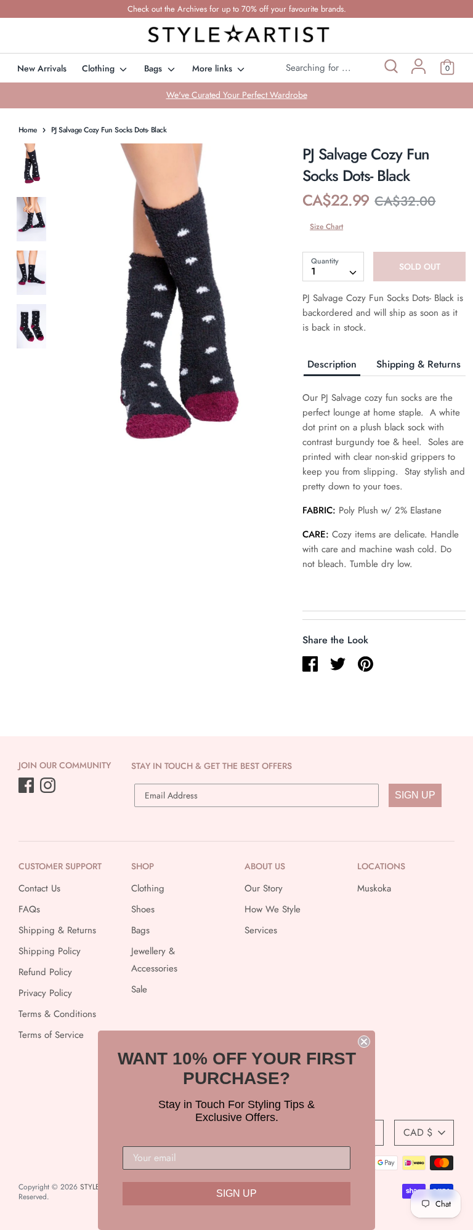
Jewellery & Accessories (154, 959)
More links (213, 68)
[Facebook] (27, 786)
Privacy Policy (45, 993)
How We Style (273, 909)
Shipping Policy (49, 951)
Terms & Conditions (57, 1014)
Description (332, 364)
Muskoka (374, 888)
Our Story (264, 888)
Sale (139, 989)
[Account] (418, 71)
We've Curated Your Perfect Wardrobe (236, 95)
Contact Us (39, 888)
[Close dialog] (364, 1041)
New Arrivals (42, 68)
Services (261, 930)
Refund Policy (45, 972)
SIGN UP (415, 795)
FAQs (29, 909)
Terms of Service (51, 1035)
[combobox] (333, 266)
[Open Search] (390, 68)
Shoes (143, 909)
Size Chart (326, 226)
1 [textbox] (313, 271)
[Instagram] (49, 786)
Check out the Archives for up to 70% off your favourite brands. (236, 9)
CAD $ (417, 1132)
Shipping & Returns (418, 364)
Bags (154, 68)
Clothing (99, 68)
